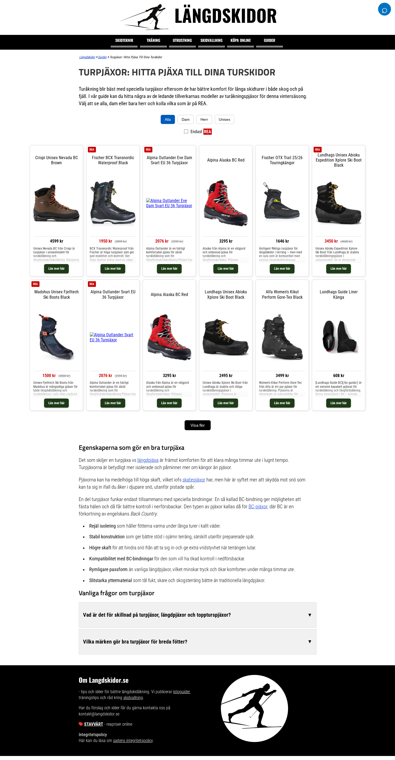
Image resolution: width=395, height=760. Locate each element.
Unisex (224, 119)
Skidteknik (124, 40)
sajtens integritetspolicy (133, 740)
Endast (200, 131)
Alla (168, 119)
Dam (186, 119)
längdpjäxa (148, 460)
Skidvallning (211, 40)
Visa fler (198, 425)
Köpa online (241, 40)
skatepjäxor (193, 480)
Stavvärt (93, 724)
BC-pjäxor (258, 506)
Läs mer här (56, 268)
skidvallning (133, 697)
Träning (153, 40)
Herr (204, 119)
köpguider (181, 691)
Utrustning (182, 40)
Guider (269, 40)
